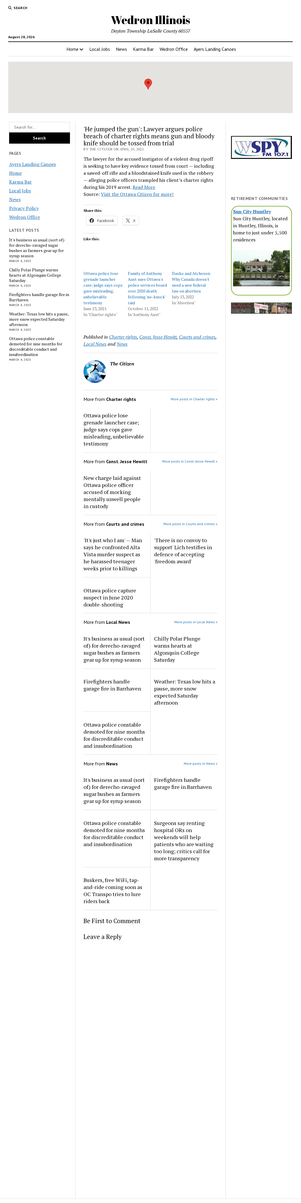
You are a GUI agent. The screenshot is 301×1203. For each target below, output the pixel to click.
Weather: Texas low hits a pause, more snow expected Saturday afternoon (38, 319)
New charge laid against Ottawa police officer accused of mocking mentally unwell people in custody (112, 492)
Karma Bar (143, 49)
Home (72, 49)
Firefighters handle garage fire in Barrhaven (39, 297)
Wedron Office (174, 49)
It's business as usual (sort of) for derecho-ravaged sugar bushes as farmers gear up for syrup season (36, 247)
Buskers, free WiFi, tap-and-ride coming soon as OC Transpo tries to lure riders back (112, 890)
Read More (144, 187)
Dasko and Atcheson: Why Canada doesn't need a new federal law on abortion (191, 282)
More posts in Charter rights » (194, 399)
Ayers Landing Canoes (215, 49)
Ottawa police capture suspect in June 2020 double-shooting (109, 597)
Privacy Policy (24, 208)
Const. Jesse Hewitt (158, 337)
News (121, 49)
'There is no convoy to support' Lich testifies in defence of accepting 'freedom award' (183, 551)
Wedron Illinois (150, 19)
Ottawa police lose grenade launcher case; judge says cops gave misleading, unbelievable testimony (103, 287)
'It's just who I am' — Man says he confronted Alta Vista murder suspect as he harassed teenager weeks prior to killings (112, 554)
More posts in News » (201, 763)
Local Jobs (99, 49)
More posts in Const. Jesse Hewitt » (190, 461)
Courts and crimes (197, 337)
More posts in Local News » (196, 622)
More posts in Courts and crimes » (190, 524)
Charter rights (123, 337)
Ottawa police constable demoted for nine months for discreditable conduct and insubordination (35, 346)
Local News (94, 344)
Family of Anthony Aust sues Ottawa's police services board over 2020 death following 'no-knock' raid (147, 287)
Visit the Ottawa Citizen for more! (137, 194)
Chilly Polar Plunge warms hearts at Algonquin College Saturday (35, 275)
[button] (148, 84)
